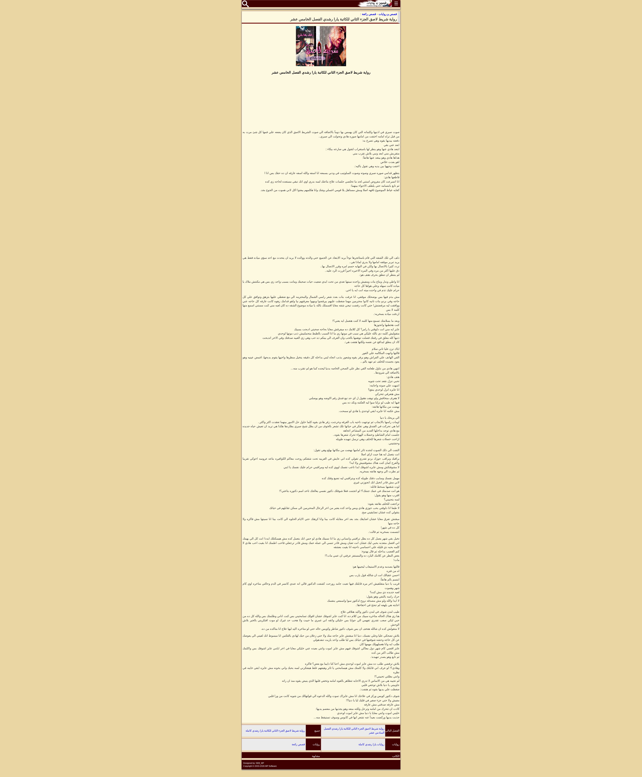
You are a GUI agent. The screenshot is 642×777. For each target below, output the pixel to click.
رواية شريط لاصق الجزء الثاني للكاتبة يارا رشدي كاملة (275, 730)
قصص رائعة (298, 744)
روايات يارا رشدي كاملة (371, 744)
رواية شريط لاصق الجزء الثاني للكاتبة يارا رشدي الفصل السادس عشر (354, 730)
